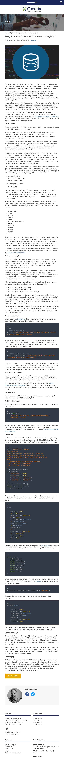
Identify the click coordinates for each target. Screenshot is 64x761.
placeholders (21, 319)
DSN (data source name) (16, 253)
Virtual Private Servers (13, 724)
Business (36, 720)
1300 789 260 (32, 2)
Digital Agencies (38, 718)
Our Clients (9, 749)
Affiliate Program (11, 745)
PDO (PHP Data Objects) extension (46, 117)
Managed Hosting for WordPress (16, 720)
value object (45, 546)
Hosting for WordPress (13, 718)
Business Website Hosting (14, 722)
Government (37, 722)
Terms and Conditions (12, 753)
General (33, 40)
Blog (6, 751)
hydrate (38, 581)
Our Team (8, 747)
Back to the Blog (13, 676)
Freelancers (37, 724)
